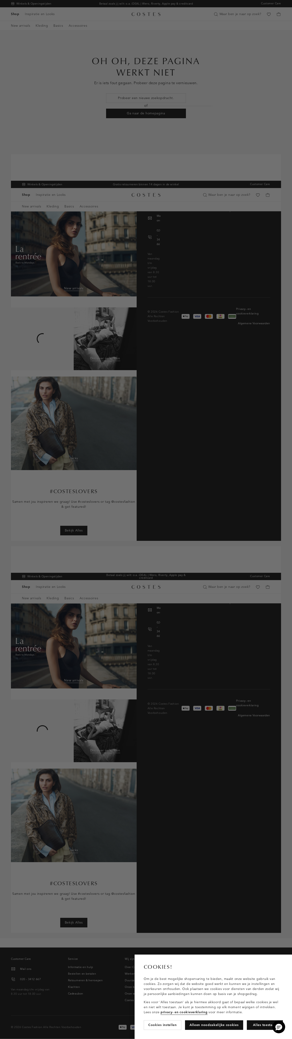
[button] (278, 1027)
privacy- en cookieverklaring (184, 1012)
